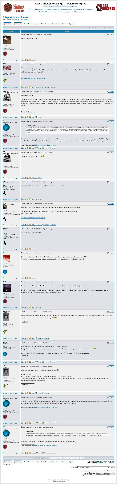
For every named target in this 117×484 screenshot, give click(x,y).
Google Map (78, 9)
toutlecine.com (30, 112)
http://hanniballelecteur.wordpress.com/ (33, 218)
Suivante (26, 19)
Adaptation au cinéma (15, 17)
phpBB (55, 480)
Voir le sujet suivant (107, 28)
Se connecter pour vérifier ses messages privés (59, 11)
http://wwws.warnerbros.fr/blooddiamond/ (33, 78)
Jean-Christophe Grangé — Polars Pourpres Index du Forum (42, 24)
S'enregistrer (88, 9)
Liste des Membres (51, 9)
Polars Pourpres (52, 145)
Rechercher (39, 9)
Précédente (14, 19)
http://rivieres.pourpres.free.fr (52, 6)
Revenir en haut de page (10, 60)
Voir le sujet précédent (93, 28)
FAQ (32, 9)
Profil (41, 11)
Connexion (79, 11)
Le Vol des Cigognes (68, 24)
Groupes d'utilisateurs (66, 9)
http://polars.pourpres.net (69, 6)
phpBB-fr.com (62, 481)
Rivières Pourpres (39, 145)
